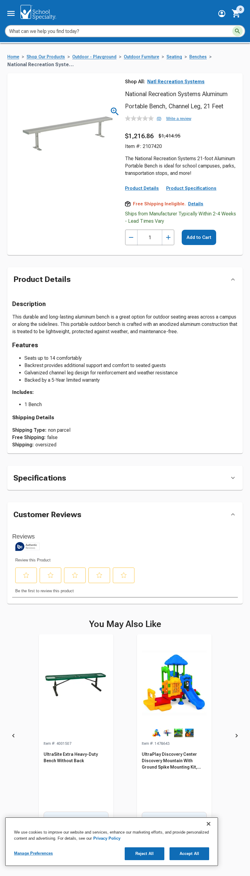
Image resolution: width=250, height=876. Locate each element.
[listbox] (125, 736)
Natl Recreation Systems (176, 82)
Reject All (144, 853)
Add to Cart (199, 237)
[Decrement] (131, 237)
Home (13, 56)
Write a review (178, 118)
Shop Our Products (46, 56)
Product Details (142, 188)
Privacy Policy (106, 838)
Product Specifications (191, 188)
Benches (198, 56)
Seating (174, 56)
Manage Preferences (33, 853)
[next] (236, 737)
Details (195, 204)
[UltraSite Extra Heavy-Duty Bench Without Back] (76, 687)
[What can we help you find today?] (237, 31)
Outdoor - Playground (94, 56)
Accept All (189, 853)
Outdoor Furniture (141, 56)
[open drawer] (11, 13)
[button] (222, 13)
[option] (76, 736)
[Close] (208, 824)
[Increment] (168, 237)
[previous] (13, 737)
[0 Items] (236, 13)
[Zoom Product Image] (115, 112)
